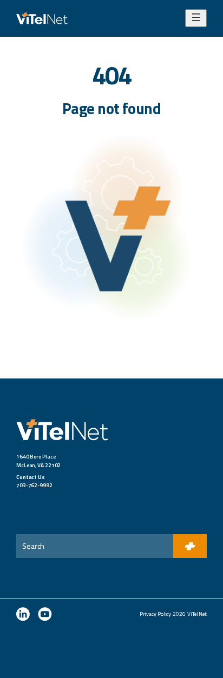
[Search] (190, 546)
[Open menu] (196, 18)
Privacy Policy (156, 614)
